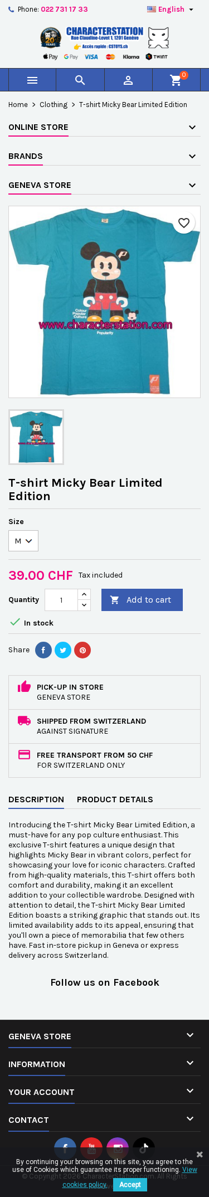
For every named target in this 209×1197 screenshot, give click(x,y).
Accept (130, 1185)
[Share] (43, 650)
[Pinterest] (82, 650)
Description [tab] (36, 799)
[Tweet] (63, 650)
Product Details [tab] (115, 799)
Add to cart (140, 599)
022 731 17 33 (64, 9)
